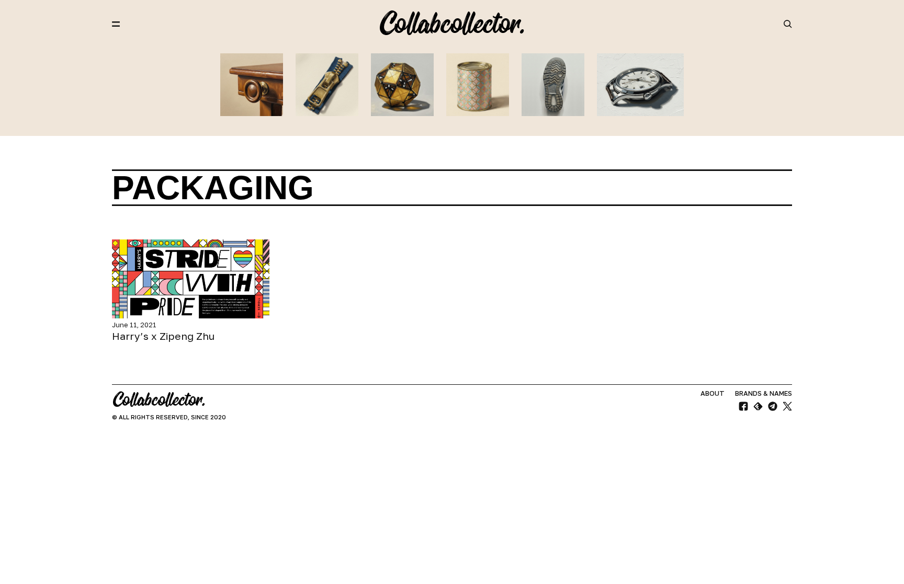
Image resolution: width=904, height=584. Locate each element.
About (712, 393)
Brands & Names (763, 393)
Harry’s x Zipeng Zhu (163, 336)
